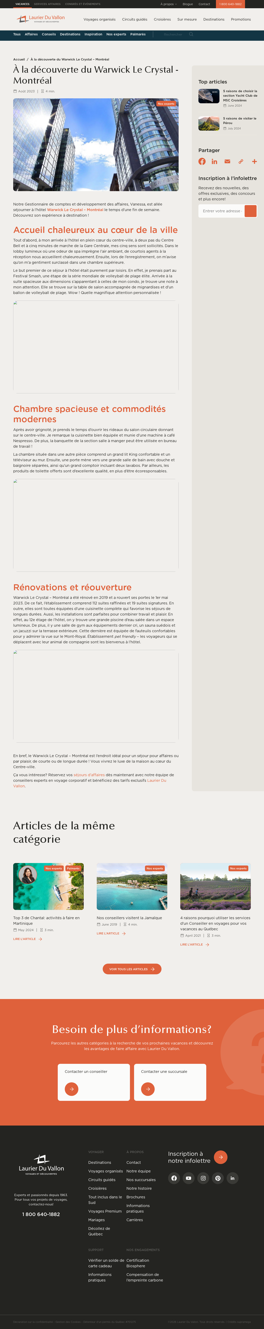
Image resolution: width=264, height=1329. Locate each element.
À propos (167, 4)
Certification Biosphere (137, 1263)
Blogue (188, 4)
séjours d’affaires (89, 774)
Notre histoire (139, 1188)
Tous (17, 34)
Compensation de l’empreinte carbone (144, 1277)
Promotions (241, 19)
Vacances (22, 4)
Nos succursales (141, 1179)
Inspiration (93, 34)
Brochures (135, 1197)
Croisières (97, 1188)
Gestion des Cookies (68, 1322)
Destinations (213, 19)
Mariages (96, 1219)
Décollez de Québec (99, 1231)
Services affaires (47, 4)
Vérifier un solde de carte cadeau (106, 1263)
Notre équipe (138, 1171)
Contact (204, 4)
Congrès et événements (82, 4)
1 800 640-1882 (230, 4)
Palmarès (138, 34)
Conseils (49, 34)
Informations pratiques (138, 1208)
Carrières (134, 1219)
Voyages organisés (105, 1171)
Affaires (31, 34)
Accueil (19, 59)
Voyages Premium (105, 1211)
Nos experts (116, 34)
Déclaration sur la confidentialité (33, 1322)
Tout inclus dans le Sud (105, 1199)
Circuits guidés (102, 1179)
